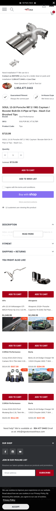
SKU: (4, 121)
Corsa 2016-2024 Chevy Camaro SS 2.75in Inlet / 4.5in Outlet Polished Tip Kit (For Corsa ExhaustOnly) (14, 360)
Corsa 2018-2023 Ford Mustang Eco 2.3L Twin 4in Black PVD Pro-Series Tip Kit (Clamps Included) (14, 411)
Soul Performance (26, 117)
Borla (30, 352)
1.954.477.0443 (18, 79)
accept (15, 506)
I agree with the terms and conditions (20, 187)
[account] (44, 6)
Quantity (5, 149)
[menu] (4, 9)
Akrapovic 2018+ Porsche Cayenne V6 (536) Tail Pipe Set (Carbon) (39, 308)
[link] (14, 63)
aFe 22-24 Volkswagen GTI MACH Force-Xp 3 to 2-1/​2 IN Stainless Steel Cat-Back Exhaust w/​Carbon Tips (14, 308)
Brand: (5, 117)
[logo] (28, 9)
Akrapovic (32, 301)
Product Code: (8, 126)
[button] (51, 5)
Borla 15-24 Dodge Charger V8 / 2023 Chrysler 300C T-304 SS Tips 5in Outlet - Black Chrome (41, 360)
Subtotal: (5, 162)
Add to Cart (15, 294)
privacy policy (9, 500)
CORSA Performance (11, 352)
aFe (4, 301)
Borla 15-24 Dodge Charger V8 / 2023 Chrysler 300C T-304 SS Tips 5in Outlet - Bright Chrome (41, 411)
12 (7, 207)
